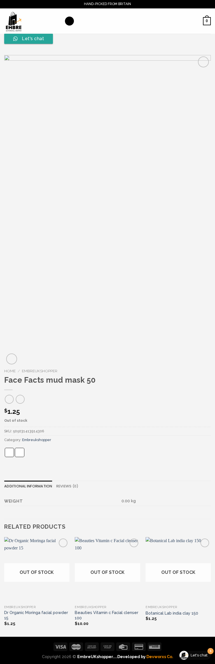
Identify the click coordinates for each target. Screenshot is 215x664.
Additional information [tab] (28, 486)
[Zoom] (11, 358)
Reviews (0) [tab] (67, 486)
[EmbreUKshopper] (32, 21)
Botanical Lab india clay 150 (172, 613)
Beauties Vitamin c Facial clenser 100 (106, 615)
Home (10, 371)
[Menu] (69, 21)
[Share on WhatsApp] (9, 452)
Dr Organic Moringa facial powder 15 (36, 615)
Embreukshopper (39, 371)
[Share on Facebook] (19, 452)
